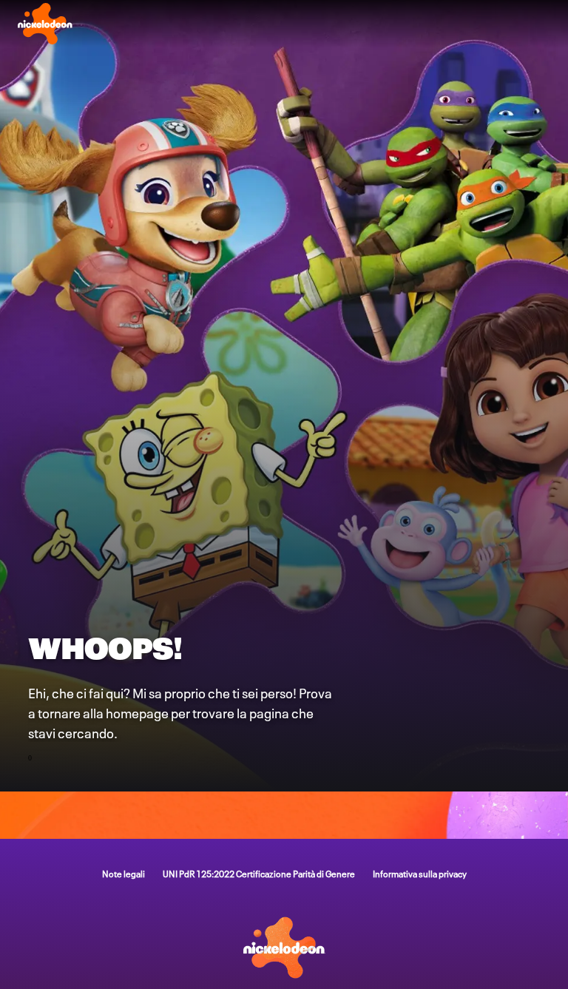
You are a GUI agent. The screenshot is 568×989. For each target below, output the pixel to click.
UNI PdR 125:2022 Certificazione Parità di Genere (259, 873)
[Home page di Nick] (45, 23)
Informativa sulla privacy (420, 873)
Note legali (123, 873)
